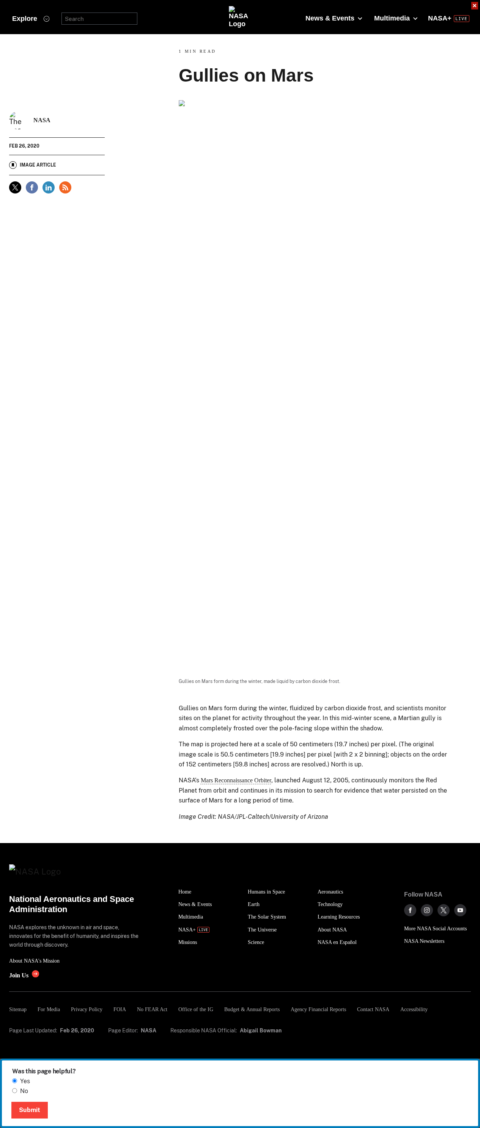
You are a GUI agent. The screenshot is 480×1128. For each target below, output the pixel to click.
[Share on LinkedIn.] (48, 187)
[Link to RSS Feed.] (65, 187)
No (24, 1091)
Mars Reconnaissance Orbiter (236, 780)
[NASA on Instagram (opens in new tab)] (427, 910)
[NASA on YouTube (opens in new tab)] (460, 910)
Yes (25, 1081)
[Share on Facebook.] (32, 187)
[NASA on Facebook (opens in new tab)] (410, 910)
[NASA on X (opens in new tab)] (444, 910)
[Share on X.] (15, 187)
